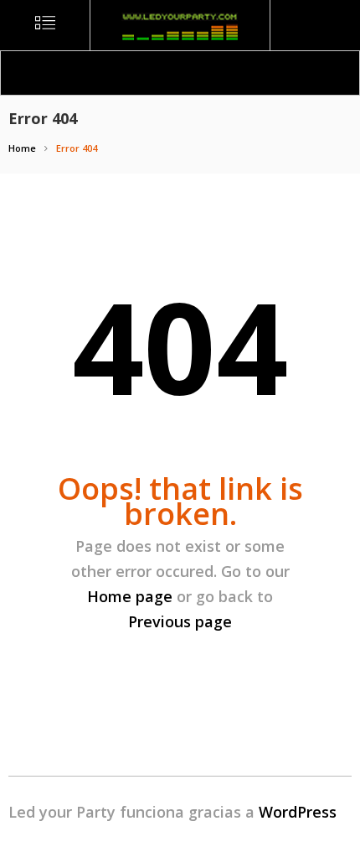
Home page (129, 596)
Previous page (180, 621)
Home (22, 148)
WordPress (298, 812)
